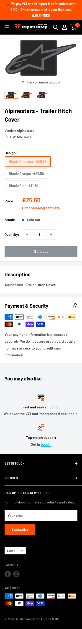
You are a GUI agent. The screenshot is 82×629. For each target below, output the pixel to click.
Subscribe (19, 529)
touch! (46, 444)
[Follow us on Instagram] (16, 574)
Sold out (41, 251)
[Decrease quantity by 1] (27, 234)
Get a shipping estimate (41, 208)
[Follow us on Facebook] (8, 574)
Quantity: (12, 234)
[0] (74, 27)
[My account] (64, 27)
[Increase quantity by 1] (51, 234)
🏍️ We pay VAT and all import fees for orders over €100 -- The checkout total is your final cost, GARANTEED (41, 10)
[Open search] (55, 27)
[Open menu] (7, 27)
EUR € (11, 551)
